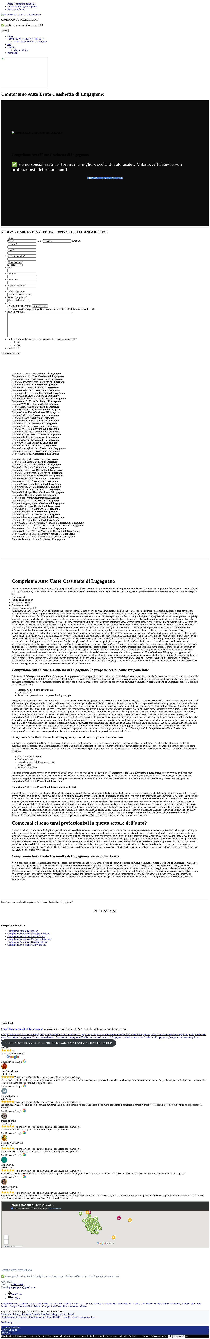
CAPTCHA (13, 348)
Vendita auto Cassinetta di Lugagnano (169, 1034)
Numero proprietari (17, 297)
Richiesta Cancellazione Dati (36, 1314)
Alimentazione (15, 262)
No (18, 345)
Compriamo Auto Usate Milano (22, 931)
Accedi (71, 1314)
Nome (10, 238)
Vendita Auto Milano (142, 1303)
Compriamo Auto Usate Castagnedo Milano (28, 933)
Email (10, 250)
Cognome (77, 241)
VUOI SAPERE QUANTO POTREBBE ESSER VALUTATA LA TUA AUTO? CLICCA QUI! (58, 1043)
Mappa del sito (59, 1314)
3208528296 (17, 1284)
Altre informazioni (16, 311)
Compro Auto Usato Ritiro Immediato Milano (64, 1306)
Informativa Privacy (10, 1314)
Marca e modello (16, 256)
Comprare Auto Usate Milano (47, 1303)
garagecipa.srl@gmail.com (22, 1287)
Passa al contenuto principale (21, 3)
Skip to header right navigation (22, 6)
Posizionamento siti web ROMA (45, 1317)
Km (9, 267)
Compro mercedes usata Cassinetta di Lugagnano (56, 1037)
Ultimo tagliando (16, 291)
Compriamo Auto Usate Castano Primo (26, 936)
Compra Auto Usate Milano (117, 1303)
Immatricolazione (16, 285)
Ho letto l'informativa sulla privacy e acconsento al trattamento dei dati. (42, 339)
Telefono (12, 244)
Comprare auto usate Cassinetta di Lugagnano (67, 1034)
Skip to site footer (15, 9)
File (9, 303)
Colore (11, 273)
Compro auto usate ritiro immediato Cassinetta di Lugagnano (120, 1034)
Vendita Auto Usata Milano (167, 1303)
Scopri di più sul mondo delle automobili (22, 1029)
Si (18, 342)
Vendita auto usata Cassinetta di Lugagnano (102, 1037)
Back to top (6, 1322)
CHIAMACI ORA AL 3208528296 (105, 178)
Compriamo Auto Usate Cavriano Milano (27, 942)
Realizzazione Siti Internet (14, 1317)
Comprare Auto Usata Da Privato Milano (83, 1303)
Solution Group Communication (78, 1317)
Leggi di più (179, 1336)
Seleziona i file (39, 306)
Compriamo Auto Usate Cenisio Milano (26, 944)
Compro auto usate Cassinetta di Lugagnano (22, 1034)
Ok (170, 1336)
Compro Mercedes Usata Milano (25, 1306)
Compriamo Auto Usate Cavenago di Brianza (29, 939)
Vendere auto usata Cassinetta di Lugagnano (146, 1037)
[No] (186, 1336)
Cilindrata (12, 279)
